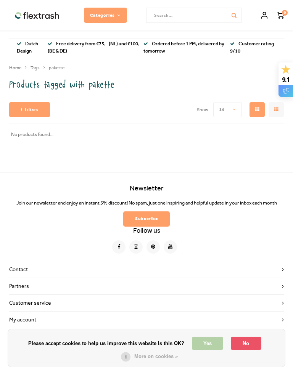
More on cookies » (156, 356)
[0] (280, 15)
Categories (102, 15)
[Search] (233, 15)
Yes (207, 343)
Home (15, 67)
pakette (56, 67)
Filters (32, 109)
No (246, 343)
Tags (35, 67)
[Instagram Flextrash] (136, 247)
